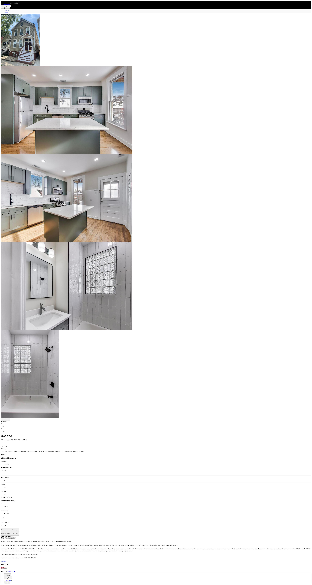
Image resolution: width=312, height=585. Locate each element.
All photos (3, 421)
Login (2, 7)
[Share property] (8, 419)
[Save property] (5, 419)
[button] (156, 40)
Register (7, 7)
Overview (6, 10)
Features (6, 12)
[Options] (2, 419)
